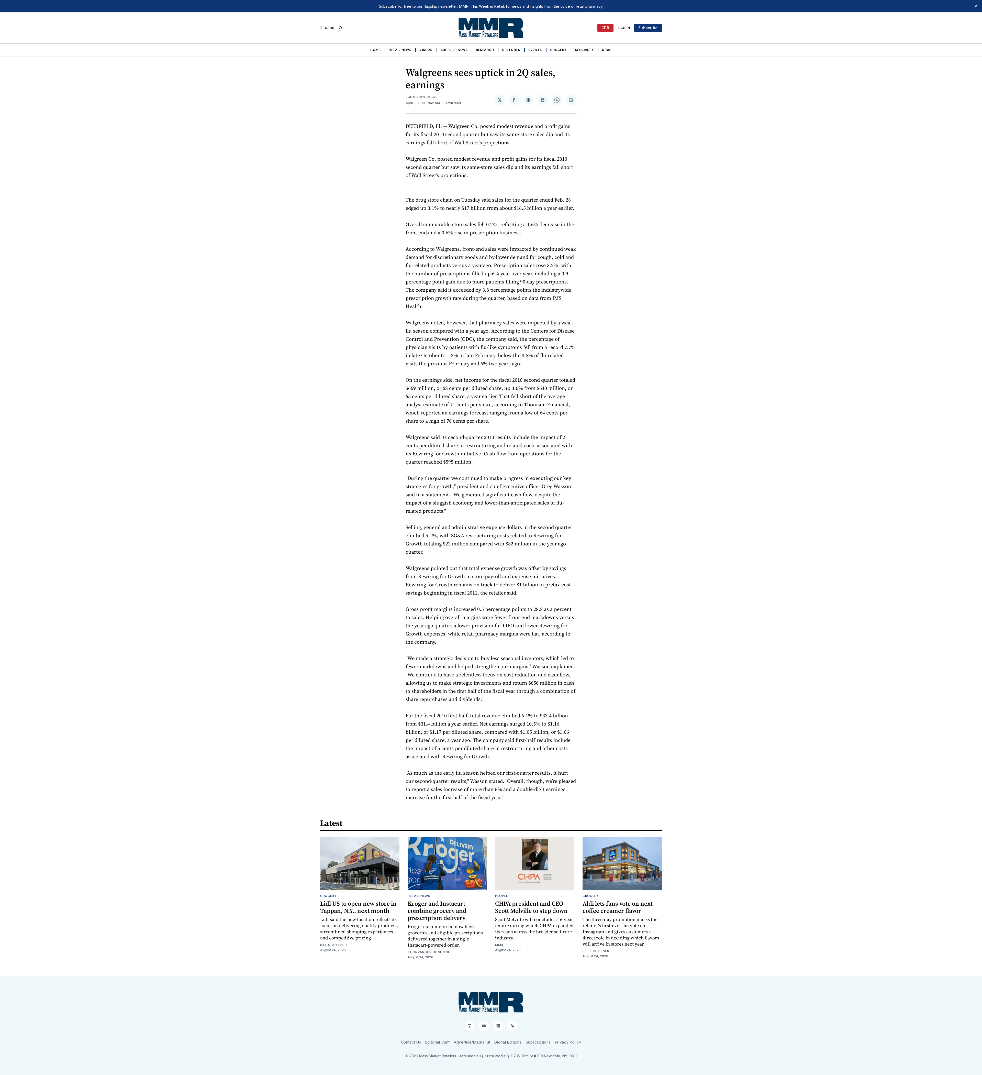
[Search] (341, 28)
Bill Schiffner (333, 945)
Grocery (558, 50)
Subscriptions (538, 1042)
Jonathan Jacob (422, 97)
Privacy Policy (568, 1042)
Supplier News (454, 50)
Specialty (584, 50)
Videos (425, 50)
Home (375, 50)
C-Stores (511, 50)
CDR (605, 28)
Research (485, 50)
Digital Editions (507, 1042)
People (501, 896)
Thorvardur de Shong (429, 952)
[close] (976, 6)
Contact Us (411, 1042)
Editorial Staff (437, 1042)
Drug (607, 50)
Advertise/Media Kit (472, 1042)
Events (535, 50)
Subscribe (648, 28)
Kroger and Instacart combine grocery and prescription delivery (437, 910)
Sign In (624, 28)
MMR (499, 945)
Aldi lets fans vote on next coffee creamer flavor (618, 907)
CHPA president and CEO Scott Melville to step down (531, 907)
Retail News (400, 50)
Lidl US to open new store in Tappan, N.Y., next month (358, 907)
